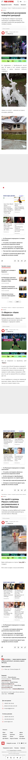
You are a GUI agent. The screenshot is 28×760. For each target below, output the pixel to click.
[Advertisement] (14, 168)
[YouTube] (22, 743)
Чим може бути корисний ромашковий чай (14, 251)
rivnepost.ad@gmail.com (18, 688)
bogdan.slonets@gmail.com (7, 683)
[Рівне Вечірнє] (10, 1)
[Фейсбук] (18, 743)
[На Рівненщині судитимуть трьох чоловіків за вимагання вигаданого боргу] (23, 279)
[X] (20, 743)
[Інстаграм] (24, 743)
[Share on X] (10, 757)
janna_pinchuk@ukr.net (6, 687)
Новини (4, 10)
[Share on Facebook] (7, 757)
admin (6, 31)
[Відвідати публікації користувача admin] (3, 32)
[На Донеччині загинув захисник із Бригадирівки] (23, 295)
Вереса (4, 362)
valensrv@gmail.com (6, 680)
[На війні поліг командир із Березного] (23, 272)
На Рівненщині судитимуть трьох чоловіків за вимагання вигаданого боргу (9, 279)
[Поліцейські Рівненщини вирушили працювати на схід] (23, 288)
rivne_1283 (21, 562)
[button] (2, 1)
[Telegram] (26, 743)
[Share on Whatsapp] (14, 757)
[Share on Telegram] (17, 757)
